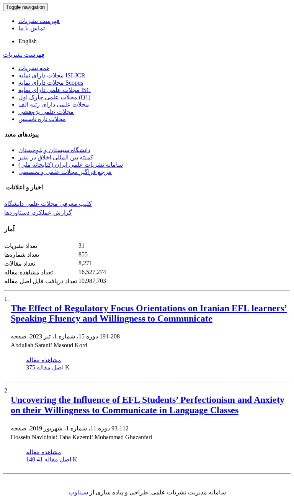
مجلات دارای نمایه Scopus (50, 82)
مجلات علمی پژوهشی (46, 111)
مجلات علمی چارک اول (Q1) (54, 97)
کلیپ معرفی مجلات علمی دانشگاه (48, 203)
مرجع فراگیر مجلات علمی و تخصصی (65, 172)
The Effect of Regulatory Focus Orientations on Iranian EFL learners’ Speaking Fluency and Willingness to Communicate (149, 313)
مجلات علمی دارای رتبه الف (53, 104)
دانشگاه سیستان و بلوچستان (54, 150)
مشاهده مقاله (43, 360)
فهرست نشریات (39, 21)
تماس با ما (31, 28)
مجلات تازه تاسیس (42, 119)
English (27, 41)
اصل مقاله (48, 367)
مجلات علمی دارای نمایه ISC (54, 90)
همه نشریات (33, 68)
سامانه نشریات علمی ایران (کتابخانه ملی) (70, 164)
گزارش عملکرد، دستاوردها (38, 212)
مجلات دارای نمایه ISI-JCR (51, 75)
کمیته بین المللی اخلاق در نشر (55, 157)
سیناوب (78, 492)
